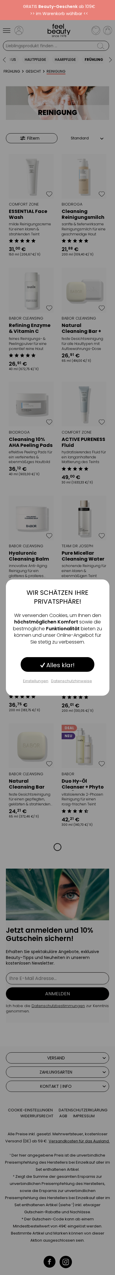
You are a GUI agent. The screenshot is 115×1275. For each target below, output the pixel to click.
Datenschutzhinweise (71, 681)
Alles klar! (60, 665)
